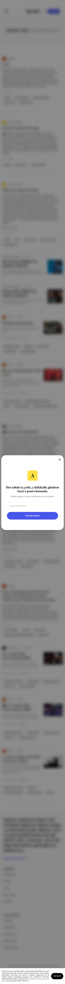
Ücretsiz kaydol (32, 516)
